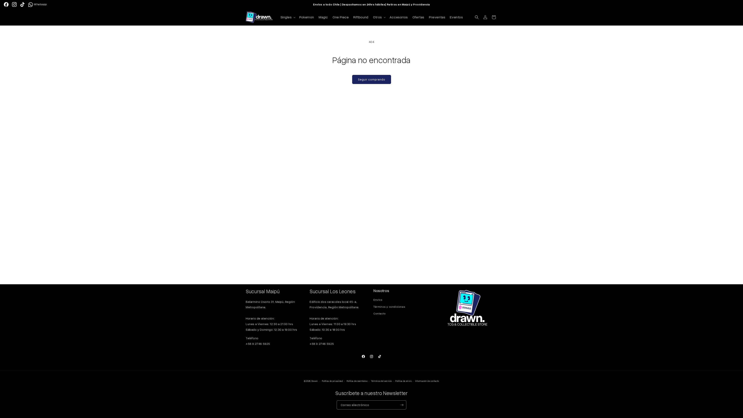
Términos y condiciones (389, 306)
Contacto (379, 313)
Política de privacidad (332, 381)
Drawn (315, 381)
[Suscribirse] (402, 404)
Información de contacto (427, 381)
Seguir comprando (371, 79)
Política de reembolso (357, 381)
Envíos (378, 299)
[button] (287, 17)
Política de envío (403, 381)
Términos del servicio (381, 381)
